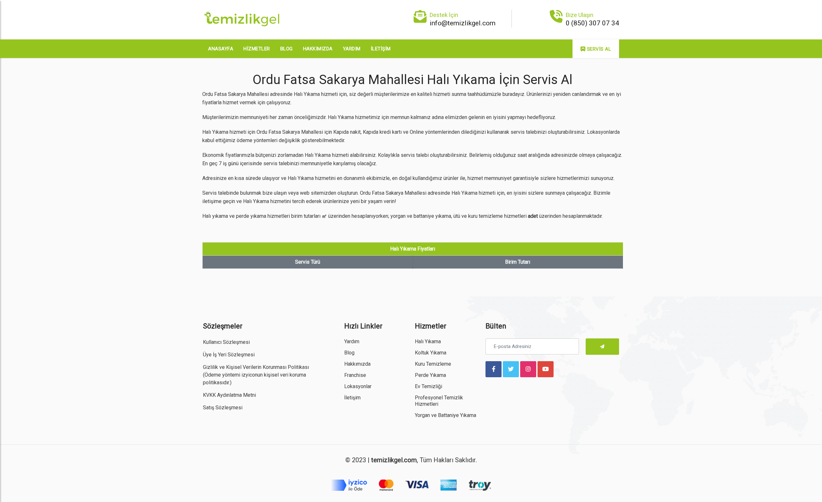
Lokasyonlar (358, 386)
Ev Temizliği (428, 386)
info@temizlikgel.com (462, 23)
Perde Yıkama (430, 375)
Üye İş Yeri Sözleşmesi (229, 355)
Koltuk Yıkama (430, 353)
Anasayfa (220, 49)
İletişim (381, 49)
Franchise (355, 375)
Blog (286, 49)
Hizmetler (256, 49)
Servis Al (598, 49)
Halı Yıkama (428, 341)
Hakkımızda (318, 49)
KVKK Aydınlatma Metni (229, 395)
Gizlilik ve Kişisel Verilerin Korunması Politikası (256, 367)
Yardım (352, 49)
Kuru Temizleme (433, 364)
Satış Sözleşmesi (222, 407)
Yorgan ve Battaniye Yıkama (445, 415)
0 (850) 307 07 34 (592, 23)
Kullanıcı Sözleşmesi (226, 342)
